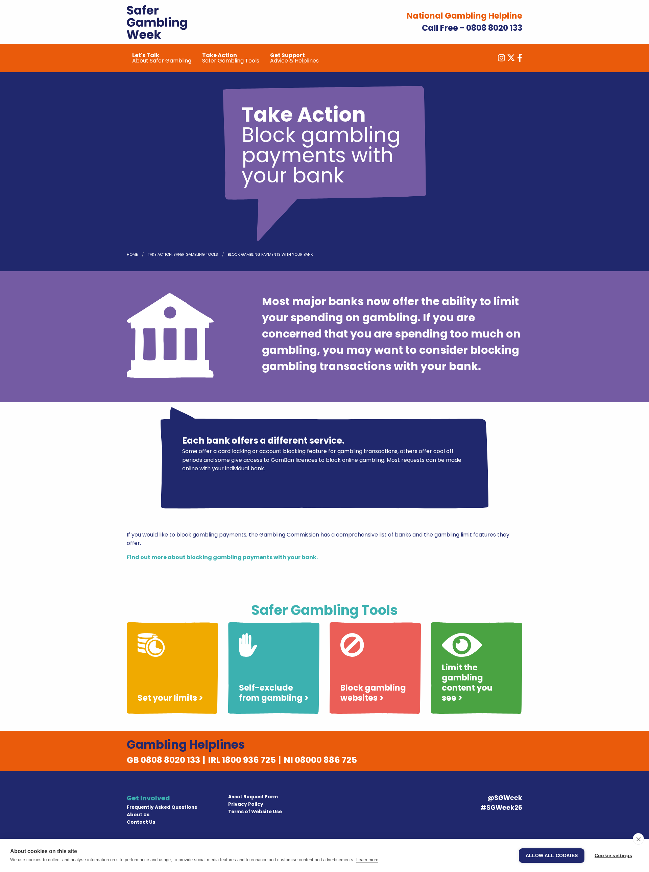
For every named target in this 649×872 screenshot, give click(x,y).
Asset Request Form (253, 797)
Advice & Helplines (294, 58)
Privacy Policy (245, 804)
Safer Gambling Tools (230, 58)
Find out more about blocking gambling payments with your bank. (222, 557)
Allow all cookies (552, 855)
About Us (138, 815)
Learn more (367, 859)
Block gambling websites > (373, 692)
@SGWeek (504, 797)
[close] (638, 839)
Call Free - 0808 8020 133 (472, 27)
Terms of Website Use (255, 811)
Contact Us (141, 822)
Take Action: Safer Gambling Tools (183, 254)
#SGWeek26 (501, 807)
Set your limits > (170, 697)
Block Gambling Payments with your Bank (270, 254)
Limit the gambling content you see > (467, 682)
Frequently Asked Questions (162, 807)
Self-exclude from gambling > (274, 692)
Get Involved (148, 798)
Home (132, 254)
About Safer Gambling (161, 58)
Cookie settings (613, 855)
